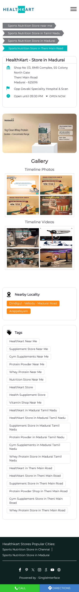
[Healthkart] (18, 9)
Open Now (57, 96)
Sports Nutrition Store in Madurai (26, 555)
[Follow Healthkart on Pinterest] (26, 570)
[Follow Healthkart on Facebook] (20, 570)
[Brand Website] (59, 570)
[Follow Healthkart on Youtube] (52, 570)
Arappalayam (18, 311)
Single (49, 578)
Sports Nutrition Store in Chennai (26, 549)
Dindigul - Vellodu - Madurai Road (33, 303)
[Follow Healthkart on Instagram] (39, 570)
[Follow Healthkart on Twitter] (33, 570)
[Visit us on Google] (46, 570)
